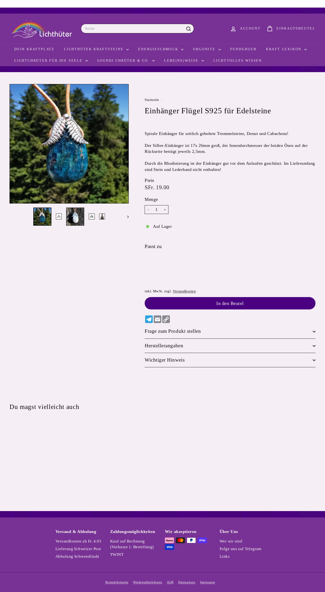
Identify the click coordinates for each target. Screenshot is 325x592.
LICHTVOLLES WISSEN (237, 60)
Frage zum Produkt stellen (173, 331)
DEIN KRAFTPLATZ (34, 49)
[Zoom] (69, 143)
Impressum (207, 582)
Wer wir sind (231, 541)
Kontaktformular (116, 582)
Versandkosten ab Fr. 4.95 (78, 541)
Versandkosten (184, 291)
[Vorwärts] (126, 216)
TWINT (116, 554)
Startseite (152, 100)
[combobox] (137, 28)
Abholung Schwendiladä (77, 556)
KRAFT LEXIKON (284, 49)
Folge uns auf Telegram (240, 549)
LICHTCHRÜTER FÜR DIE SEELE (49, 60)
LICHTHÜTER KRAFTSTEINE (94, 49)
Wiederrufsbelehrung (147, 582)
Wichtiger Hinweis (165, 360)
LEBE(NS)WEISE (182, 60)
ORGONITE (205, 49)
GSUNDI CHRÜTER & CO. (124, 60)
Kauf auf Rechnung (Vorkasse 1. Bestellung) (132, 544)
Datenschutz (186, 582)
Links (225, 556)
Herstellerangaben (164, 345)
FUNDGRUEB (243, 49)
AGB (170, 582)
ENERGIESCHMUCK (159, 49)
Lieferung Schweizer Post (78, 549)
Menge (151, 199)
